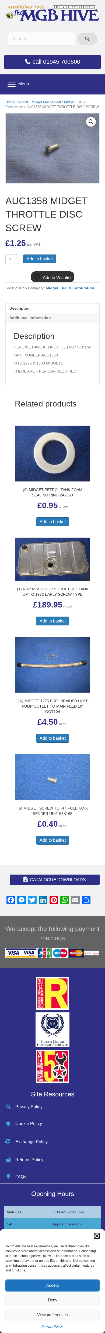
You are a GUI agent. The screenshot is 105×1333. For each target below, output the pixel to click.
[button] (97, 1236)
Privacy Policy (52, 1326)
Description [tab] (20, 308)
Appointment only (67, 1224)
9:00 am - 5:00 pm (68, 1212)
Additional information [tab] (30, 318)
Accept (52, 1285)
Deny (52, 1300)
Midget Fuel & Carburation (70, 288)
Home (10, 102)
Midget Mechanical (46, 102)
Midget (23, 102)
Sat (9, 1224)
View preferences (52, 1314)
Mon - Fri (14, 1212)
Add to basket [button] (53, 521)
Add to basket (40, 259)
